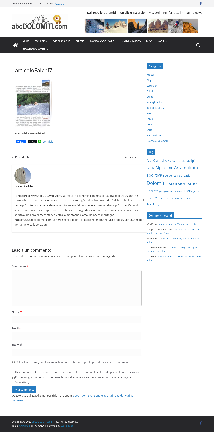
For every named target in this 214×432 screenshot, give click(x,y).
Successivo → (133, 157)
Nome (17, 312)
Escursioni (41, 41)
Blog (149, 41)
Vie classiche (62, 41)
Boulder (168, 175)
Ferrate (153, 191)
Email (16, 328)
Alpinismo (164, 167)
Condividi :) (49, 141)
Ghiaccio (179, 191)
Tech (149, 124)
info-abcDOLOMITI (33, 49)
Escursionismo (181, 183)
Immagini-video (155, 102)
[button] (166, 41)
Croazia (185, 175)
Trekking (153, 204)
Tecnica (185, 198)
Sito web (17, 344)
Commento (20, 266)
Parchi (150, 118)
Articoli (150, 74)
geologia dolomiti (167, 191)
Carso (177, 175)
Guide (150, 96)
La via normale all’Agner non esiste (176, 224)
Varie (161, 41)
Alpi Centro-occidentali (178, 161)
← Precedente (21, 157)
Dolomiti (156, 183)
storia (176, 198)
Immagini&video (131, 41)
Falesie (79, 41)
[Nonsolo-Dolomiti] (102, 41)
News (25, 41)
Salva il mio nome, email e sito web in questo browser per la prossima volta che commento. (73, 362)
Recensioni (165, 198)
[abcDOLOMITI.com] (16, 45)
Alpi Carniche (157, 160)
